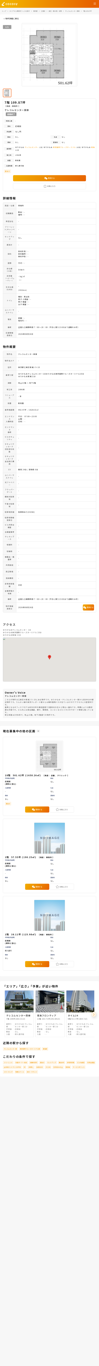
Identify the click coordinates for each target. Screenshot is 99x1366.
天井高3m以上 (58, 1067)
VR (24, 1067)
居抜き (42, 1062)
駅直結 (68, 1067)
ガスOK (48, 1067)
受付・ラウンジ (32, 1072)
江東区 (43, 11)
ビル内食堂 (80, 1062)
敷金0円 (61, 1062)
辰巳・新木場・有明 (55, 11)
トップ (4, 11)
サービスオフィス (79, 1067)
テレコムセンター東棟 (72, 11)
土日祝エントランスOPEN (12, 1067)
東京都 (35, 11)
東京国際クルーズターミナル (64, 147)
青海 (93, 147)
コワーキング (8, 1072)
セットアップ (51, 1062)
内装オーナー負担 (21, 1062)
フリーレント (8, 1062)
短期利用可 (33, 1062)
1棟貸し (31, 1067)
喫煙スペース (19, 1072)
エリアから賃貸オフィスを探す (20, 11)
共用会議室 (91, 1062)
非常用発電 (70, 1062)
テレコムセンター (32, 147)
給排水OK (39, 1067)
